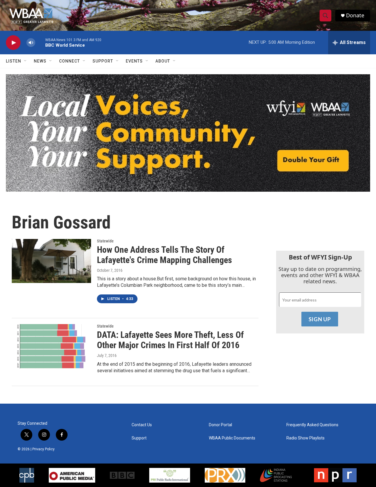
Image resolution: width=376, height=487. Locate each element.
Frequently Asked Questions (312, 425)
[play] (13, 42)
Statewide (105, 241)
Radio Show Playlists (305, 438)
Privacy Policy (43, 449)
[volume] (31, 42)
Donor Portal (220, 425)
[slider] (40, 42)
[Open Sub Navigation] (25, 61)
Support (103, 61)
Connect (69, 61)
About (162, 61)
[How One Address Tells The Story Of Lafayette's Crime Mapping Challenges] (51, 261)
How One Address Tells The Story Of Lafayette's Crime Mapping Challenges (164, 255)
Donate (355, 15)
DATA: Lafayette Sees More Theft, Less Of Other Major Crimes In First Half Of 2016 (170, 340)
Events (134, 61)
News (40, 61)
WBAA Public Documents (232, 438)
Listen (13, 61)
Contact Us (142, 425)
